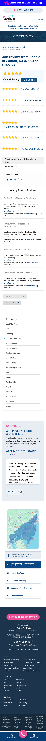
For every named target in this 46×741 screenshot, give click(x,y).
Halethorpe (23, 479)
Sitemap (34, 645)
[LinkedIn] (26, 641)
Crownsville (32, 470)
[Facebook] (20, 641)
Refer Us (9, 392)
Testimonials (11, 382)
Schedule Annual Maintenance (32, 671)
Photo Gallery (11, 363)
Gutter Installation (28, 665)
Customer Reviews (13, 339)
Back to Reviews (12, 303)
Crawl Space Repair (29, 659)
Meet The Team (12, 324)
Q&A (7, 329)
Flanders (30, 214)
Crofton (23, 470)
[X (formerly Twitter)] (13, 641)
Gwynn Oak (13, 479)
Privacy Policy (14, 645)
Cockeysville (14, 470)
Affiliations (10, 401)
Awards (9, 387)
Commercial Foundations (11, 668)
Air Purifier (7, 671)
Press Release (11, 343)
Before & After (11, 348)
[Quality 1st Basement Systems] (9, 18)
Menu (40, 20)
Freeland (12, 476)
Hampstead (13, 483)
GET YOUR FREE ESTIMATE (22, 617)
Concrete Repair (9, 665)
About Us (12, 319)
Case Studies (11, 358)
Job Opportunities (13, 353)
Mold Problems (27, 668)
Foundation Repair (9, 662)
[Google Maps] (23, 641)
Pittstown (31, 263)
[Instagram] (29, 641)
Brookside (31, 286)
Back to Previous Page (15, 296)
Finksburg (12, 473)
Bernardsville (32, 239)
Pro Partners (11, 397)
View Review (9, 211)
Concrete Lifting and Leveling (32, 662)
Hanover (22, 483)
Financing (9, 334)
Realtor (9, 406)
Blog (7, 372)
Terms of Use (25, 645)
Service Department (13, 368)
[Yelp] (32, 641)
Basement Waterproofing (11, 659)
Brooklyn (12, 467)
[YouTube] (16, 641)
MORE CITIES (13, 492)
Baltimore (12, 464)
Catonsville (28, 467)
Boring (20, 464)
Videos (8, 377)
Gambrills (21, 476)
